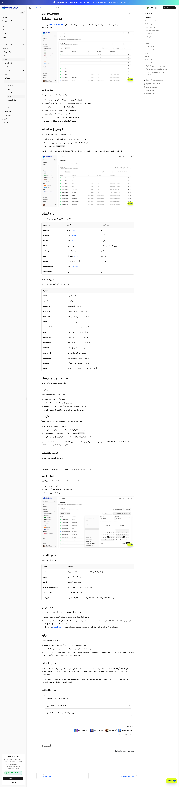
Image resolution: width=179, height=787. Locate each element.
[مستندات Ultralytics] (13, 8)
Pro (49, 14)
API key (76, 256)
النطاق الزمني (150, 46)
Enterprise (55, 14)
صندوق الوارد (150, 33)
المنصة (46, 8)
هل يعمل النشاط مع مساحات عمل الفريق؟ (60, 713)
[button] (13, 26)
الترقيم (147, 56)
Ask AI (170, 781)
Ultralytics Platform (56, 25)
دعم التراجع (148, 53)
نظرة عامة (148, 17)
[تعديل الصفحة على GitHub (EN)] (132, 14)
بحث (147, 43)
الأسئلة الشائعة (149, 62)
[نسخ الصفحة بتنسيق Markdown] (129, 14)
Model (73, 240)
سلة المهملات (56, 627)
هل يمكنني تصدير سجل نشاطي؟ (57, 698)
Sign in (13, 782)
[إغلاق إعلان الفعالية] (2, 2)
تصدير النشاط (149, 59)
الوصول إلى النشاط (151, 20)
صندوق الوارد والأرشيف (152, 30)
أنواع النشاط (149, 24)
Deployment (75, 266)
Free (43, 14)
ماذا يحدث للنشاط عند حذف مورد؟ (58, 706)
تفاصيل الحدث (149, 49)
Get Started (13, 778)
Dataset (73, 235)
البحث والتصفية (149, 40)
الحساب (53, 8)
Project (73, 230)
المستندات (38, 8)
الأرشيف (149, 37)
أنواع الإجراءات (150, 27)
